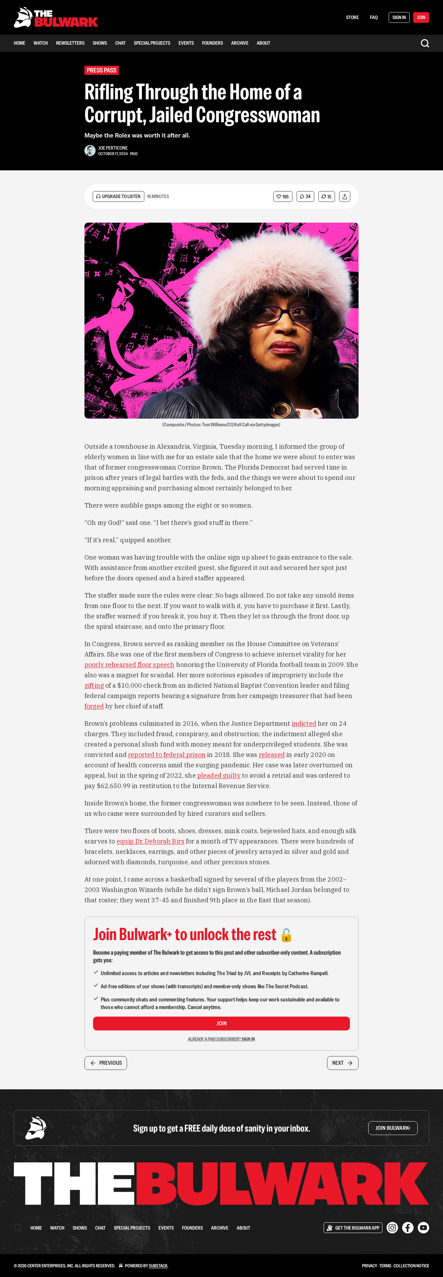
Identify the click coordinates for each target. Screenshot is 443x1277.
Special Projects (152, 43)
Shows (100, 43)
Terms (385, 1266)
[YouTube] (423, 1227)
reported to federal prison (167, 755)
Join (222, 1023)
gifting (94, 685)
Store (352, 17)
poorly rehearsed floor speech (129, 665)
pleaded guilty (219, 775)
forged (94, 706)
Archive (239, 43)
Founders (212, 43)
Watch (41, 43)
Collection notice (411, 1266)
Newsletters (70, 43)
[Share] (344, 196)
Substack (158, 1266)
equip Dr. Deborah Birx (150, 841)
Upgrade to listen (121, 196)
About (263, 43)
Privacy (369, 1266)
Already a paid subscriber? (221, 1039)
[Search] (425, 43)
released (272, 755)
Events (186, 43)
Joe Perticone (113, 148)
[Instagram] (392, 1227)
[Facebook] (408, 1227)
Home (19, 43)
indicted (304, 723)
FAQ (374, 17)
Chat (120, 43)
